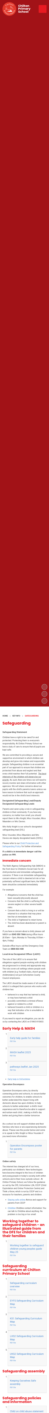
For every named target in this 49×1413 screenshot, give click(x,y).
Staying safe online (16, 1200)
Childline (12, 1208)
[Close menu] (43, 9)
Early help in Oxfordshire (19, 1079)
